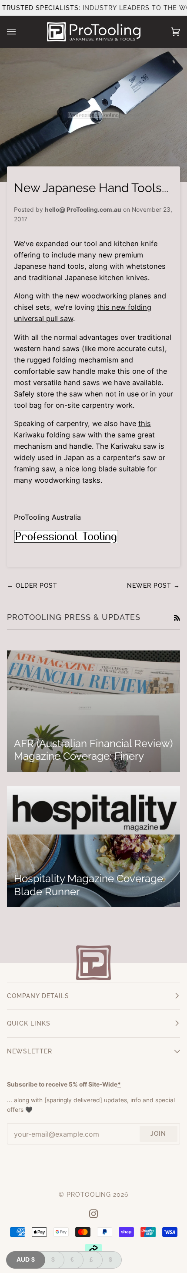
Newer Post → (153, 585)
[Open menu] (20, 32)
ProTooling (89, 1194)
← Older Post (32, 585)
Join (158, 1133)
